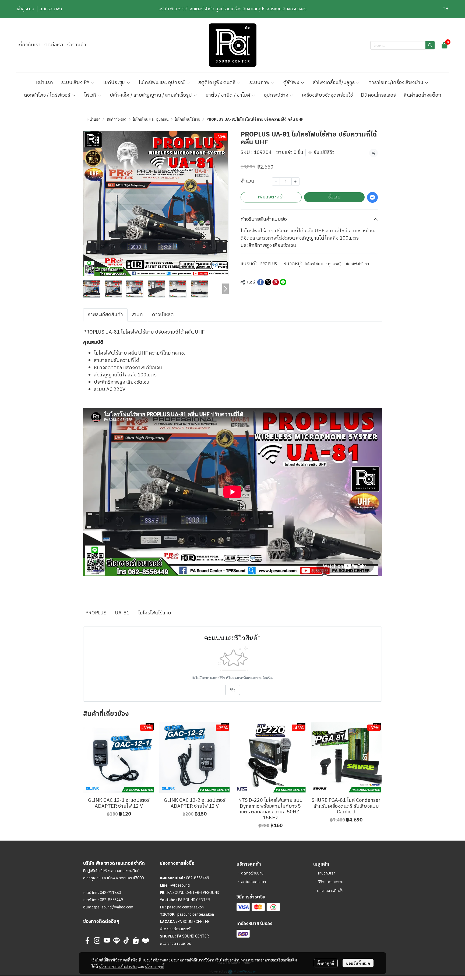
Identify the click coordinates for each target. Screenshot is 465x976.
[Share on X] (268, 282)
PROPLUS (95, 613)
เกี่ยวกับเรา (326, 873)
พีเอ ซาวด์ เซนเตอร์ (175, 943)
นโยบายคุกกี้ (154, 966)
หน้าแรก (93, 119)
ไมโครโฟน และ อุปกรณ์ (150, 119)
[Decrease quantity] (276, 181)
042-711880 (110, 893)
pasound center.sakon (185, 907)
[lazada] (145, 940)
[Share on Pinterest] (275, 282)
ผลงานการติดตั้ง (330, 891)
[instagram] (97, 940)
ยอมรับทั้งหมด (358, 963)
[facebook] (87, 940)
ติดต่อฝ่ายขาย (252, 873)
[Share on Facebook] (260, 282)
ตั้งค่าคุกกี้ (325, 963)
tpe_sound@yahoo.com (113, 907)
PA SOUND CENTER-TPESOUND (193, 893)
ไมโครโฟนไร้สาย (187, 119)
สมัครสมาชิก (51, 9)
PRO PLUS (268, 264)
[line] (116, 940)
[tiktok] (126, 940)
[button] (445, 9)
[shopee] (136, 940)
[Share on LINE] (283, 282)
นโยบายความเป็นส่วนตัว (118, 966)
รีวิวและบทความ (330, 882)
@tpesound (180, 885)
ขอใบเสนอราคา (253, 882)
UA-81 (122, 613)
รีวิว (232, 689)
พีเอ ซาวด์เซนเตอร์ (175, 929)
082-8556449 (111, 900)
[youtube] (107, 940)
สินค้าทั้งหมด (116, 119)
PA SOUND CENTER (194, 900)
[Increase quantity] (295, 181)
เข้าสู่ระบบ (25, 9)
